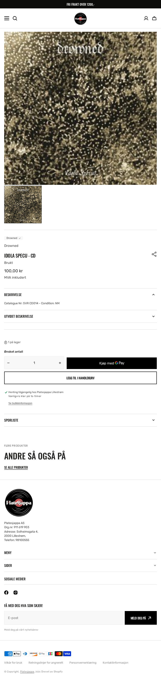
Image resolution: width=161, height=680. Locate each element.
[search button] (14, 18)
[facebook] (6, 592)
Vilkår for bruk (13, 662)
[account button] (146, 18)
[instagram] (15, 592)
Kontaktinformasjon (115, 662)
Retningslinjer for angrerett (46, 662)
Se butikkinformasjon (20, 403)
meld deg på (138, 618)
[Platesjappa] (80, 18)
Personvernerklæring (82, 662)
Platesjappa (27, 671)
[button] (154, 18)
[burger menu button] (6, 18)
